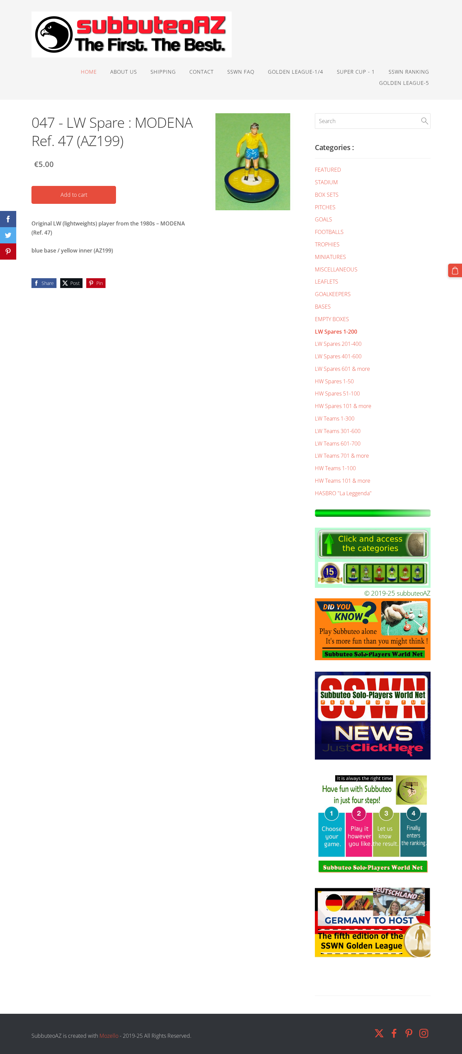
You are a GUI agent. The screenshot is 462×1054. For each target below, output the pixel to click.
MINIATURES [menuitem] (330, 257)
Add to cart (74, 194)
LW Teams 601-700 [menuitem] (338, 443)
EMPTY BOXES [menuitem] (332, 319)
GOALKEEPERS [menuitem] (333, 294)
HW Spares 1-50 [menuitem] (334, 381)
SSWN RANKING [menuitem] (409, 71)
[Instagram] (424, 1033)
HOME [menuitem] (89, 71)
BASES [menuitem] (323, 306)
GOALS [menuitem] (323, 219)
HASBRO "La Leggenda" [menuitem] (343, 493)
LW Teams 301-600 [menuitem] (338, 431)
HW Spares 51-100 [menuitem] (337, 393)
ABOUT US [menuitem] (123, 71)
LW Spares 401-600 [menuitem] (338, 356)
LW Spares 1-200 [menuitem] (336, 331)
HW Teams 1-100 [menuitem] (335, 468)
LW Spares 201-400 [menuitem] (338, 344)
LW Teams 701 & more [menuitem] (342, 455)
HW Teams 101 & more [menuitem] (342, 480)
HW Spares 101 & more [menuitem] (343, 406)
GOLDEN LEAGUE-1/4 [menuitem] (295, 71)
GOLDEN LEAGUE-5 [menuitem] (404, 82)
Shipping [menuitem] (163, 71)
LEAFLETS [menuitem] (326, 281)
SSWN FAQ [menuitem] (240, 71)
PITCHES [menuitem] (325, 207)
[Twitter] (379, 1033)
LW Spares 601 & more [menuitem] (342, 369)
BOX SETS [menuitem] (327, 194)
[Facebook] (394, 1033)
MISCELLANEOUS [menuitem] (336, 269)
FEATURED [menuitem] (328, 169)
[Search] (424, 121)
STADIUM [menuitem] (326, 182)
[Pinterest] (409, 1033)
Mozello (108, 1035)
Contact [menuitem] (201, 71)
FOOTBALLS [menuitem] (329, 232)
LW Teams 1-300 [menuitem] (334, 418)
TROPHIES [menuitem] (327, 244)
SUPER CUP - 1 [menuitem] (356, 71)
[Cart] (455, 271)
